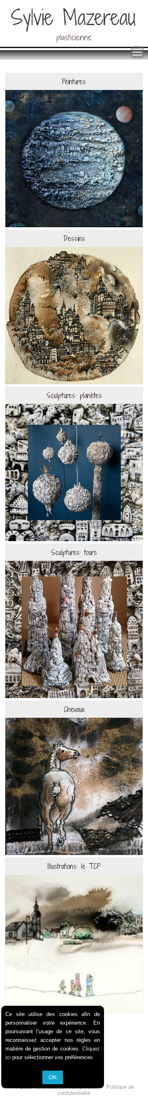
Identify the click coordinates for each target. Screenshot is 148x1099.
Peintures (74, 81)
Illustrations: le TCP (74, 866)
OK (53, 1077)
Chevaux (74, 709)
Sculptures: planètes (74, 395)
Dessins (74, 238)
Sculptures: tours (74, 552)
